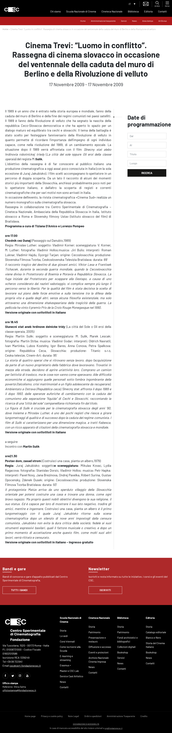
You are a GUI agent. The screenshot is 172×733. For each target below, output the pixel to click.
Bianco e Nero (153, 637)
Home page (30, 716)
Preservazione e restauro (97, 639)
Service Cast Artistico (71, 676)
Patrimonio (94, 632)
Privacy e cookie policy (52, 716)
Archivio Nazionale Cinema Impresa (99, 659)
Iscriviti (105, 590)
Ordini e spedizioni (92, 716)
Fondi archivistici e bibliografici (127, 639)
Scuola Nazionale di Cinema (81, 11)
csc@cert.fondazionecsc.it (25, 665)
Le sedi (64, 635)
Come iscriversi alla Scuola (70, 648)
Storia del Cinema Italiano (155, 645)
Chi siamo (55, 11)
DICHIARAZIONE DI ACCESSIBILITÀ (86, 724)
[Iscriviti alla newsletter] (145, 3)
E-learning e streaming (66, 658)
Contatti (162, 11)
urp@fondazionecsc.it (113, 728)
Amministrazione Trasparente (121, 716)
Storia (63, 630)
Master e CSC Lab (69, 670)
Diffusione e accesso (100, 646)
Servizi (124, 21)
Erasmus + (65, 665)
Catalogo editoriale (156, 632)
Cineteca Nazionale (111, 11)
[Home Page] (12, 9)
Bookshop (122, 652)
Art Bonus (162, 21)
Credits (143, 716)
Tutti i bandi (19, 590)
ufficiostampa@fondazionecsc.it (19, 690)
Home (82, 21)
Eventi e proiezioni (99, 652)
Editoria (148, 11)
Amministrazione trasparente (103, 21)
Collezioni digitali (126, 646)
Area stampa (147, 21)
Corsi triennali (67, 641)
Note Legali (73, 716)
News (134, 21)
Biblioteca (133, 11)
